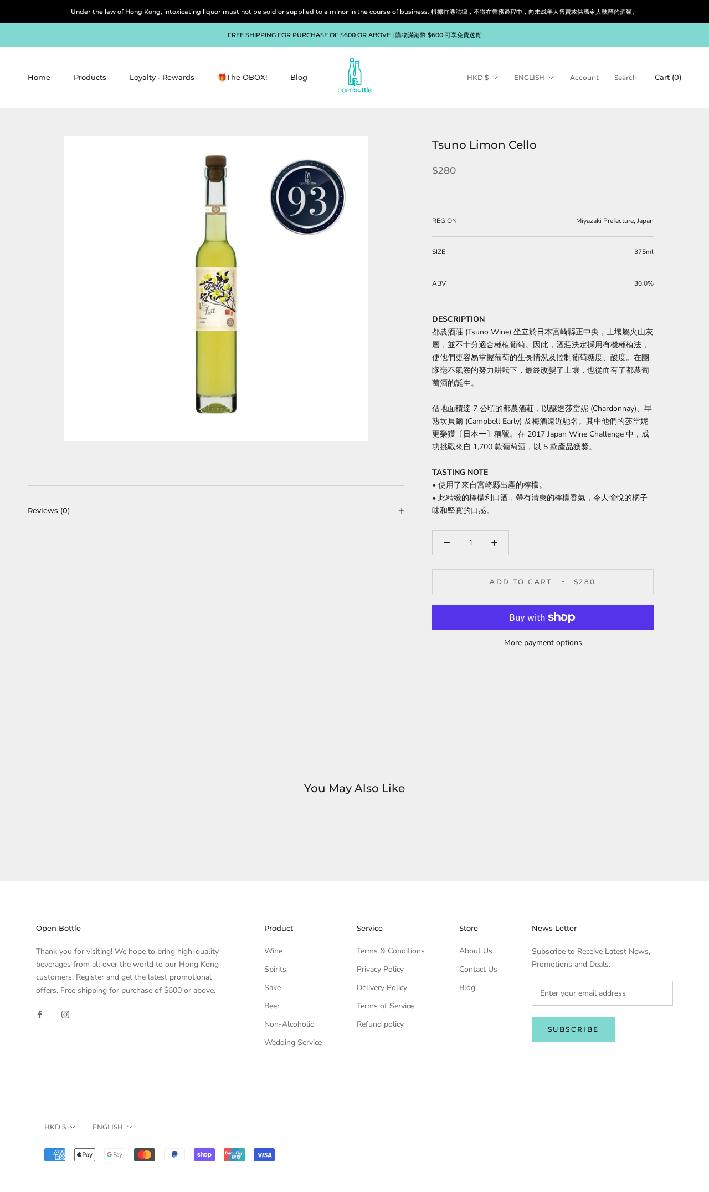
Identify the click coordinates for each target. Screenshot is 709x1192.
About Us (475, 951)
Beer (272, 1006)
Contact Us (478, 969)
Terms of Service (385, 1006)
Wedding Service (293, 1042)
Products (90, 77)
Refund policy (380, 1024)
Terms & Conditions (391, 951)
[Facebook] (40, 1014)
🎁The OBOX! (242, 77)
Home (39, 77)
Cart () (668, 77)
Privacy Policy (380, 969)
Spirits (275, 969)
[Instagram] (65, 1014)
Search (625, 77)
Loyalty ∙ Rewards (162, 77)
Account (584, 77)
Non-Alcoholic (289, 1024)
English (529, 77)
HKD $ (478, 77)
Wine (273, 951)
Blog (298, 77)
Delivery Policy (382, 987)
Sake (272, 987)
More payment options (543, 642)
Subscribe (573, 1029)
